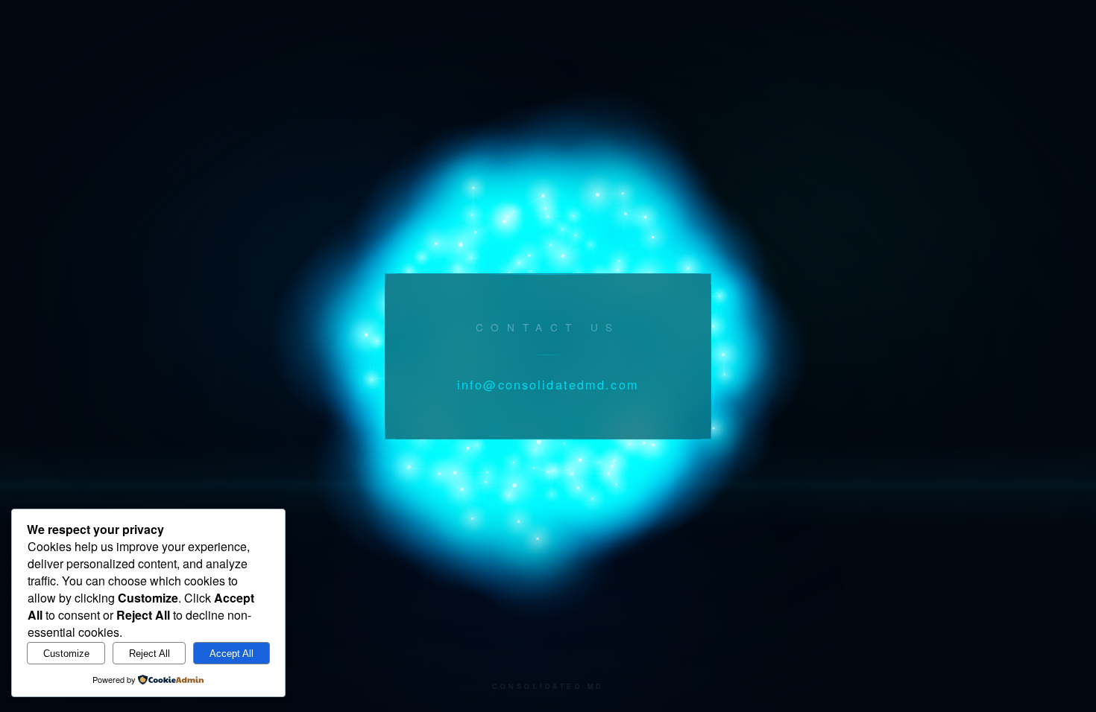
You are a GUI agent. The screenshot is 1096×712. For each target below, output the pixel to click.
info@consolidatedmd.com (548, 384)
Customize (66, 653)
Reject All (149, 653)
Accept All (231, 653)
